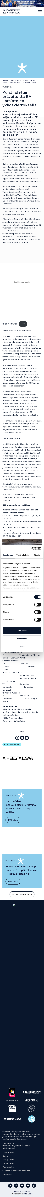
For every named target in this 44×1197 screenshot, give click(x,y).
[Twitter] (22, 738)
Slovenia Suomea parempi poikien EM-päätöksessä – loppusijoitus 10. (21, 870)
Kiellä (22, 646)
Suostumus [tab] (8, 555)
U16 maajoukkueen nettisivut (16, 505)
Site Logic (28, 1194)
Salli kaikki (22, 631)
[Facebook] (17, 738)
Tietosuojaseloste (22, 1191)
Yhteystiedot (8, 1163)
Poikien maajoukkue (11, 744)
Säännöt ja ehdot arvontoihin (16, 1171)
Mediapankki (8, 1174)
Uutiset (5, 1156)
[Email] (27, 738)
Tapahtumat (8, 1152)
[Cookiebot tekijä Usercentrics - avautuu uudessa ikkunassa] (31, 548)
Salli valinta (22, 639)
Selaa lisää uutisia (22, 894)
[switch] (37, 604)
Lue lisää (13, 820)
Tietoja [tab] (37, 555)
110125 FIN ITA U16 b (9, 324)
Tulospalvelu (8, 1160)
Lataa (23, 324)
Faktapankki (8, 1167)
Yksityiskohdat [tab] (22, 555)
